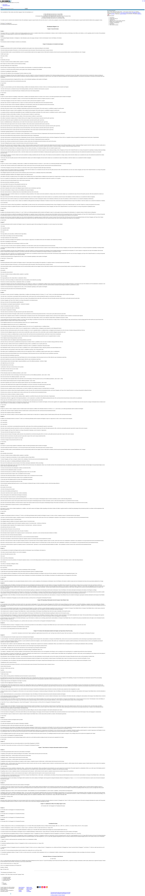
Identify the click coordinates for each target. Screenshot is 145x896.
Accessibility (29, 891)
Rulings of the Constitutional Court (116, 21)
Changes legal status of (114, 18)
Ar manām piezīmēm (6, 878)
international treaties (6, 5)
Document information (111, 10)
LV (142, 0)
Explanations (112, 23)
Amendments (112, 17)
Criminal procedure (128, 12)
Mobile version (29, 887)
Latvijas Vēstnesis (123, 13)
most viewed (5, 4)
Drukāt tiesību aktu (6, 880)
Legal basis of (112, 19)
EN (144, 0)
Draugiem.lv (5, 884)
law (134, 11)
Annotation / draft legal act (114, 22)
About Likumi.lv (22, 887)
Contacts (20, 891)
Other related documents (114, 24)
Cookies (28, 890)
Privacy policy (29, 889)
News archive (21, 888)
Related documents (110, 15)
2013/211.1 (139, 13)
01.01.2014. (123, 12)
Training (20, 890)
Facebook (4, 883)
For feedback (21, 889)
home (1, 7)
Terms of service (29, 888)
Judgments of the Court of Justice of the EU (117, 20)
